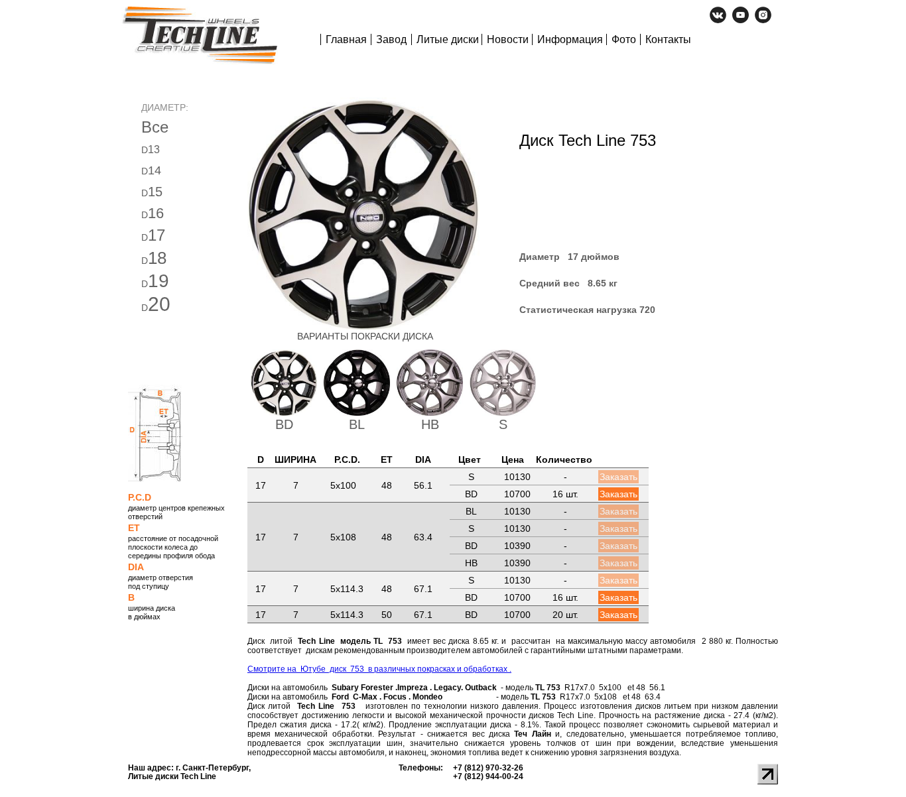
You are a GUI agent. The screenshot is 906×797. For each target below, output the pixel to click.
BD (284, 424)
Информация (570, 39)
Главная (346, 39)
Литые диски (448, 39)
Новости (508, 39)
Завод (391, 39)
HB (430, 424)
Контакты (668, 39)
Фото (624, 39)
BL (357, 424)
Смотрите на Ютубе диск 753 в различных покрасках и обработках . (379, 669)
